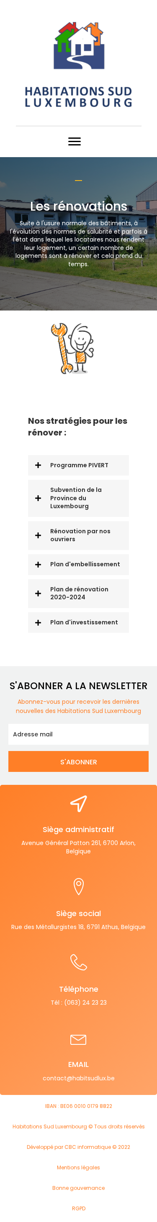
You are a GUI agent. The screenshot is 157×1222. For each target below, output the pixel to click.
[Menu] (74, 142)
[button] (78, 465)
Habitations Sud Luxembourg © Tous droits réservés (79, 1126)
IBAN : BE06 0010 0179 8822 (78, 1106)
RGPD (78, 1208)
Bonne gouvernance (78, 1187)
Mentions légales (78, 1167)
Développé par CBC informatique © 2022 (78, 1147)
